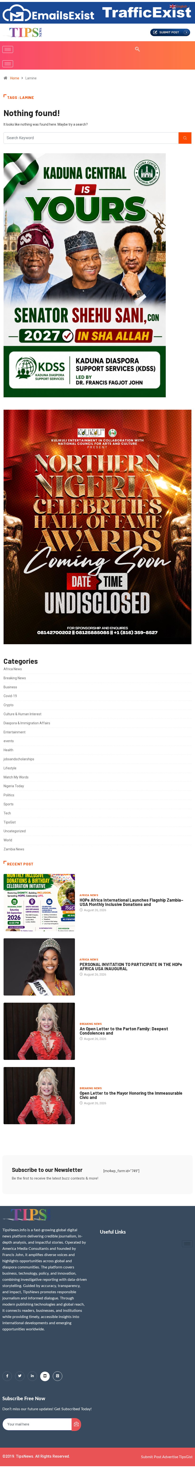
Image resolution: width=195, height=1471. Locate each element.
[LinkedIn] (32, 1376)
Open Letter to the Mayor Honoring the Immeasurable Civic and (131, 1095)
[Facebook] (7, 1376)
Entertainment (14, 732)
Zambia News (14, 849)
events (9, 741)
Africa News (13, 669)
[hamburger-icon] (7, 49)
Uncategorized (15, 831)
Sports (9, 804)
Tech (7, 813)
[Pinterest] (57, 1376)
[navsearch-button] (135, 49)
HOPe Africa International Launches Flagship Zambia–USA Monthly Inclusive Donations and (131, 902)
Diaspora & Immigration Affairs (27, 723)
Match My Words (16, 777)
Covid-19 (10, 696)
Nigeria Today (14, 786)
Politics (9, 795)
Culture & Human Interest (22, 714)
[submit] (76, 1424)
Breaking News (15, 678)
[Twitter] (19, 1376)
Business (10, 687)
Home (14, 78)
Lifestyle (10, 768)
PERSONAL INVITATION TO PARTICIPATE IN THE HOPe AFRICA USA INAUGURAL (131, 966)
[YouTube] (45, 1376)
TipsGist (10, 822)
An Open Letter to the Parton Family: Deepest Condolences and (124, 1031)
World (8, 840)
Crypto (9, 705)
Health (8, 750)
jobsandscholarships (19, 759)
